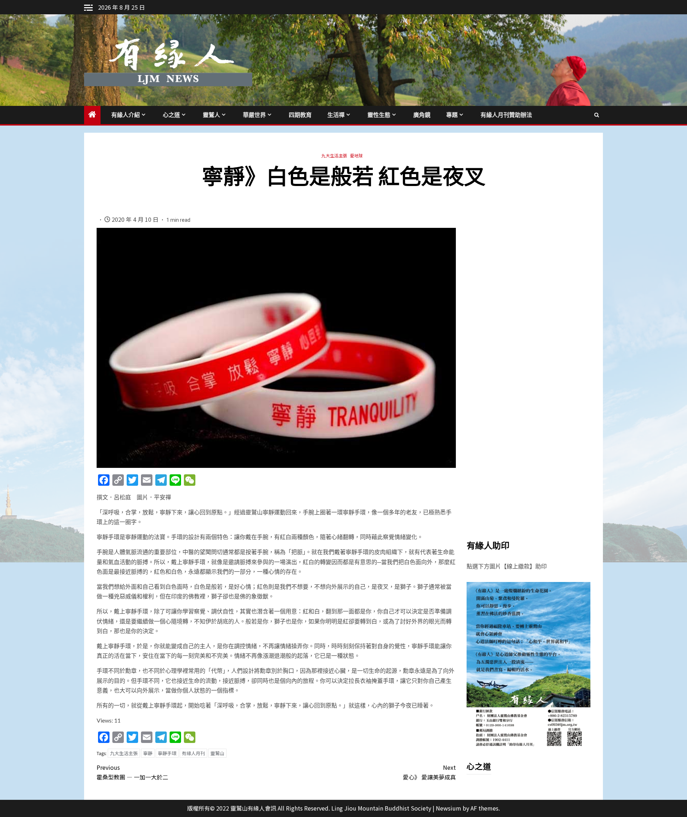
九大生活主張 (334, 155)
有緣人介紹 (125, 115)
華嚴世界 (254, 115)
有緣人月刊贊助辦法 (506, 115)
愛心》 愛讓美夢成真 (429, 772)
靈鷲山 (217, 753)
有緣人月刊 (193, 753)
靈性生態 (378, 115)
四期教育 (300, 115)
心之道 (171, 115)
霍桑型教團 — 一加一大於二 (132, 772)
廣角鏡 (421, 115)
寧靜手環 (167, 753)
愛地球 (356, 155)
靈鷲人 (211, 115)
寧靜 (147, 753)
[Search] (596, 115)
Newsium (448, 808)
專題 (452, 115)
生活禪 (336, 115)
